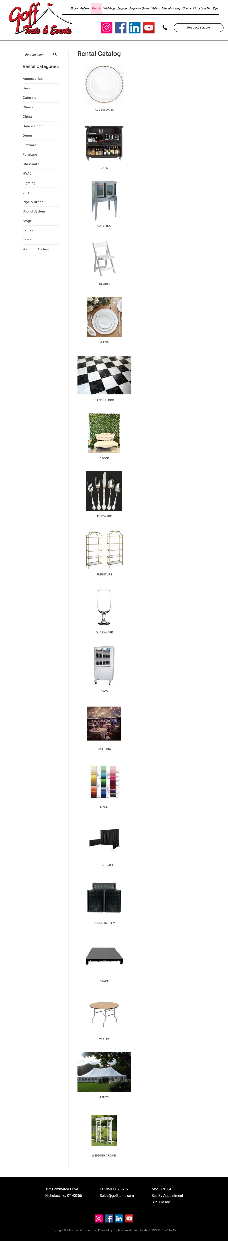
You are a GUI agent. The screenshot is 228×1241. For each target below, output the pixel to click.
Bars (26, 88)
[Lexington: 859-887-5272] (165, 28)
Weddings (109, 8)
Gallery (84, 8)
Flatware (29, 145)
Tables (28, 230)
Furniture (30, 155)
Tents (27, 240)
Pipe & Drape (33, 202)
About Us (204, 8)
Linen (27, 192)
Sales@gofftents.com (117, 1196)
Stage (27, 221)
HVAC (27, 173)
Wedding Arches (36, 249)
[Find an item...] (55, 54)
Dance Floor (32, 126)
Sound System (34, 211)
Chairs (28, 107)
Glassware (31, 164)
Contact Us (189, 8)
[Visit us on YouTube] (149, 29)
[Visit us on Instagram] (106, 29)
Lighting (29, 183)
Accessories (33, 79)
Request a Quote (139, 8)
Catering (29, 98)
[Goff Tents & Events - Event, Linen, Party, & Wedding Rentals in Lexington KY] (40, 34)
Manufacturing (171, 8)
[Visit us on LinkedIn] (134, 29)
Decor (27, 136)
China (27, 117)
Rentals (96, 8)
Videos (155, 8)
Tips (215, 8)
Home (74, 8)
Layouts (122, 8)
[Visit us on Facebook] (120, 29)
